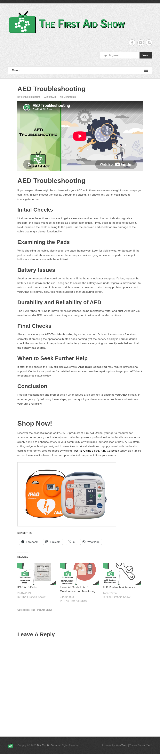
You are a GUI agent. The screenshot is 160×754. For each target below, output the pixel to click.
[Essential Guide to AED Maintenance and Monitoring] (79, 574)
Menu (16, 70)
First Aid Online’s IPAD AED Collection (96, 450)
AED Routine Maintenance (119, 587)
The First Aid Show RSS (149, 42)
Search (145, 55)
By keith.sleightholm (28, 97)
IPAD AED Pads (26, 587)
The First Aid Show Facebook (132, 42)
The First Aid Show (41, 610)
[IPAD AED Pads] (36, 574)
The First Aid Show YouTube (140, 42)
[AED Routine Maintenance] (122, 574)
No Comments (68, 97)
